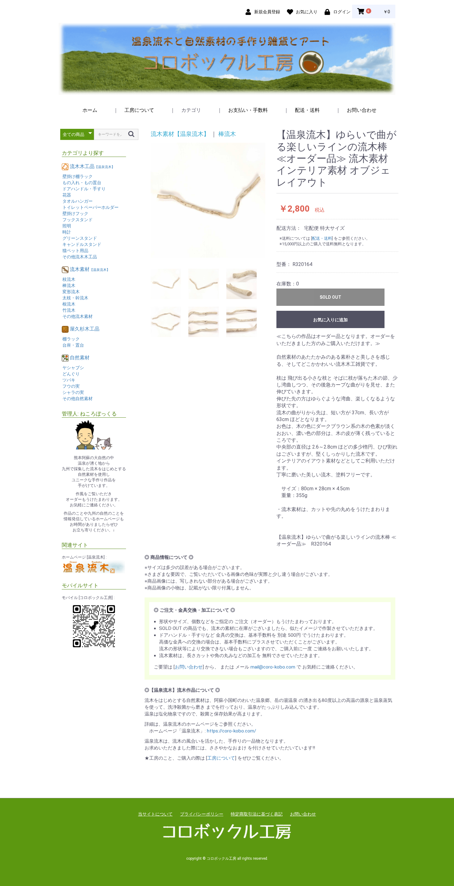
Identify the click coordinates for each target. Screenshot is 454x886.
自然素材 (80, 358)
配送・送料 (307, 110)
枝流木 (68, 279)
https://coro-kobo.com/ (231, 731)
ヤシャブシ (73, 367)
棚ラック (71, 338)
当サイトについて (155, 814)
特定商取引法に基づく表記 (257, 814)
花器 (66, 194)
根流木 (68, 304)
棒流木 (68, 285)
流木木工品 (92, 166)
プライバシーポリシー (201, 814)
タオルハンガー (77, 201)
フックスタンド (77, 219)
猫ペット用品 (75, 250)
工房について (139, 110)
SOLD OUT (330, 297)
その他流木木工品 (79, 256)
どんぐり (71, 373)
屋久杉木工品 (84, 329)
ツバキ (68, 380)
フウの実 (71, 386)
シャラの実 (73, 392)
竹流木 (68, 310)
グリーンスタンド (79, 238)
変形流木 (71, 291)
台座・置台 (73, 345)
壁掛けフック (75, 213)
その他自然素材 (77, 398)
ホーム (89, 110)
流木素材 (90, 269)
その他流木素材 (77, 316)
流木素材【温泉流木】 (180, 133)
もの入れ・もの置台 (81, 182)
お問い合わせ (361, 110)
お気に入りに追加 (330, 319)
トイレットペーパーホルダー (90, 207)
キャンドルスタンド (81, 244)
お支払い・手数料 (248, 110)
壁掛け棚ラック (77, 176)
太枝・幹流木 (75, 297)
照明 (66, 225)
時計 (66, 232)
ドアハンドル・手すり (84, 188)
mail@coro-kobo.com (272, 667)
